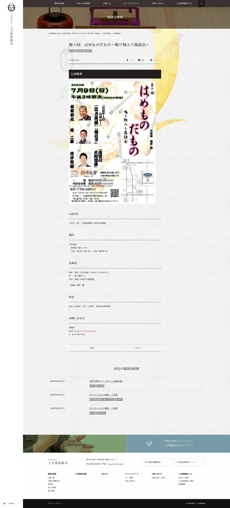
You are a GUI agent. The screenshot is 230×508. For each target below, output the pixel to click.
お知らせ (107, 3)
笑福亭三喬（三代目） (105, 399)
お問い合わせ (157, 3)
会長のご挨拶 (183, 478)
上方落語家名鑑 (80, 474)
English (11, 503)
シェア (132, 60)
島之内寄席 (52, 487)
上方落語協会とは (184, 3)
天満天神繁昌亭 (153, 462)
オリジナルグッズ (131, 3)
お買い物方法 (130, 481)
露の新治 (118, 399)
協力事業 (51, 491)
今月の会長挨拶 (83, 3)
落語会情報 (59, 3)
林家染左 (79, 51)
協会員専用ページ (186, 462)
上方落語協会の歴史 (186, 481)
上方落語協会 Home (54, 33)
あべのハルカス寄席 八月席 (103, 395)
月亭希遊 (88, 51)
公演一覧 (51, 478)
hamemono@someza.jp (85, 331)
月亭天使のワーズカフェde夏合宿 (105, 381)
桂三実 (92, 386)
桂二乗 (72, 51)
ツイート (156, 60)
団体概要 (181, 484)
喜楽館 (50, 484)
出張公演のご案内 (158, 478)
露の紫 (92, 399)
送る (143, 60)
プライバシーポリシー (55, 503)
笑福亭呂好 (101, 413)
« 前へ (92, 348)
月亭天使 (100, 386)
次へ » (138, 348)
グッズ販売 (129, 478)
